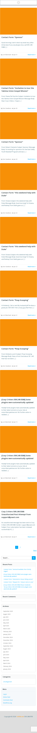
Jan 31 (15, 54)
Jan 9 (15, 537)
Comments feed (8, 700)
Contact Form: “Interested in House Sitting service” (18, 579)
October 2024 (7, 643)
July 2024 (5, 652)
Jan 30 (15, 108)
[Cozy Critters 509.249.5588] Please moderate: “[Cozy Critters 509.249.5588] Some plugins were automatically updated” (18, 587)
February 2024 (7, 666)
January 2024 (7, 669)
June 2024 (6, 654)
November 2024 (8, 640)
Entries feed (6, 697)
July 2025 (5, 617)
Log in (5, 694)
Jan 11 (15, 478)
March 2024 (6, 663)
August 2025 (7, 614)
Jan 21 (15, 315)
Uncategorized (7, 682)
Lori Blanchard (7, 54)
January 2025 (7, 634)
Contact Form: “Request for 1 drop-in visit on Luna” (18, 582)
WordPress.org (7, 703)
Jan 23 (15, 213)
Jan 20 (15, 366)
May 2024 (6, 657)
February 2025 (7, 631)
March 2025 (6, 628)
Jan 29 (15, 159)
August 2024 (7, 649)
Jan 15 (15, 422)
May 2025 (6, 623)
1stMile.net (20, 717)
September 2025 (8, 611)
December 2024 (8, 637)
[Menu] (18, 2)
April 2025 (6, 626)
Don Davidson (7, 108)
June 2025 (6, 620)
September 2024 (8, 646)
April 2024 (6, 660)
